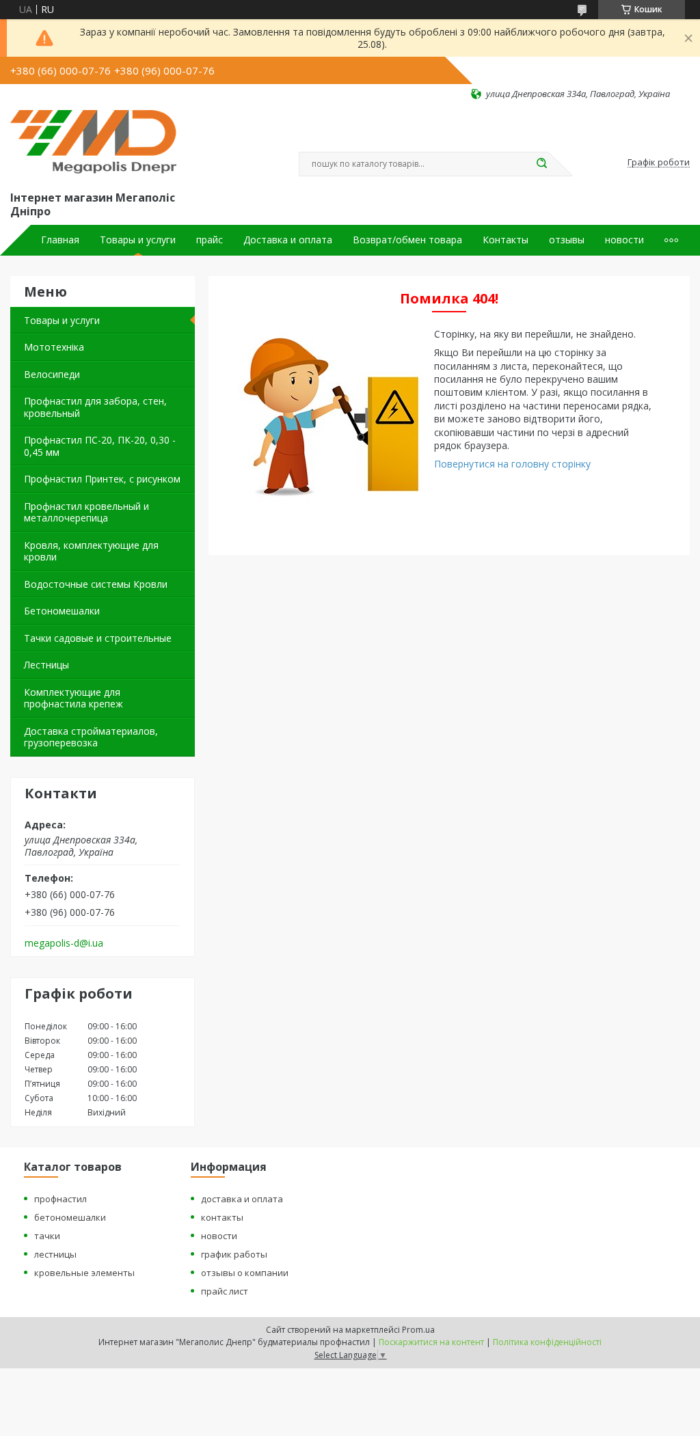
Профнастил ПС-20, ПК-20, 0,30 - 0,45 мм (100, 446)
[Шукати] (541, 164)
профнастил (60, 1199)
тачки (47, 1236)
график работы (234, 1254)
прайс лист (224, 1291)
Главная (60, 240)
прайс (209, 240)
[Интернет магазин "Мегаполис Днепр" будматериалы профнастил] (99, 144)
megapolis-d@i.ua (64, 943)
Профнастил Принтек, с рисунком (102, 478)
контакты (222, 1217)
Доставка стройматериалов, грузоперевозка (91, 737)
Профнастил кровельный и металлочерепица (86, 512)
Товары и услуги (138, 240)
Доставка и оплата (287, 240)
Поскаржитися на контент (431, 1342)
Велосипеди (52, 374)
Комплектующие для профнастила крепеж (73, 698)
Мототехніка (54, 346)
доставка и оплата (242, 1199)
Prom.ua (418, 1330)
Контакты (505, 240)
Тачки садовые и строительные (98, 638)
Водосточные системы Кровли (95, 584)
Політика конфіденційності (547, 1342)
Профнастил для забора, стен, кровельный (95, 407)
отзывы (566, 240)
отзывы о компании (244, 1272)
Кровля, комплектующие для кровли (91, 551)
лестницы (55, 1254)
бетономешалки (70, 1217)
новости (624, 240)
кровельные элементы (84, 1272)
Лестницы (46, 664)
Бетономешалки (62, 610)
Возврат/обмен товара (407, 240)
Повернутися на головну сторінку (512, 463)
